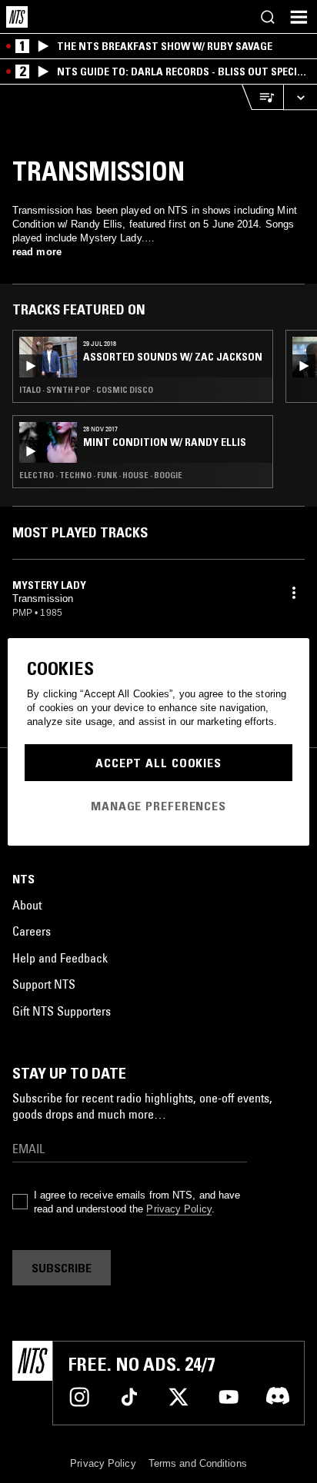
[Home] (17, 17)
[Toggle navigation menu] (298, 17)
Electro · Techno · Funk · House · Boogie (100, 475)
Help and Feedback (60, 958)
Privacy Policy (178, 1209)
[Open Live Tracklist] (262, 97)
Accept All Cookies (158, 762)
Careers (31, 931)
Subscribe (62, 1267)
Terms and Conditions (197, 1463)
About (27, 905)
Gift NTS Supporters (61, 1011)
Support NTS (43, 984)
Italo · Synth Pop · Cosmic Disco (86, 389)
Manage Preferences (158, 805)
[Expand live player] (300, 97)
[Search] (268, 17)
